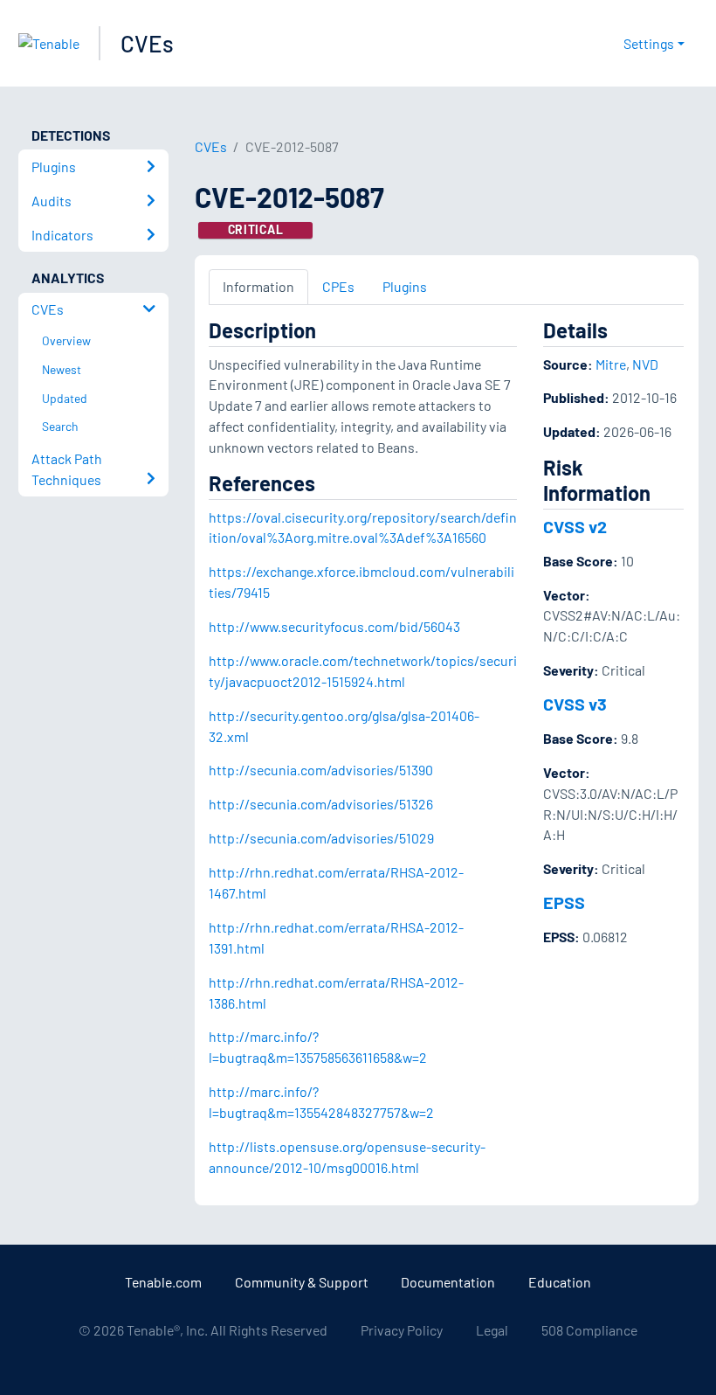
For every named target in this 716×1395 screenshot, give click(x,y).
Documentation (448, 1282)
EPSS (564, 902)
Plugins (404, 286)
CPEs (338, 286)
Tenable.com (163, 1282)
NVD (645, 364)
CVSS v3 (575, 703)
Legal (492, 1330)
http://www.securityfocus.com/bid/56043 (334, 626)
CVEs (147, 43)
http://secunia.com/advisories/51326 (321, 803)
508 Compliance (589, 1330)
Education (559, 1282)
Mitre (611, 364)
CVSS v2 (575, 526)
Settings (648, 43)
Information (258, 286)
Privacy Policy (402, 1330)
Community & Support (301, 1282)
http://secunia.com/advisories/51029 (321, 837)
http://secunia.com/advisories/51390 (321, 769)
